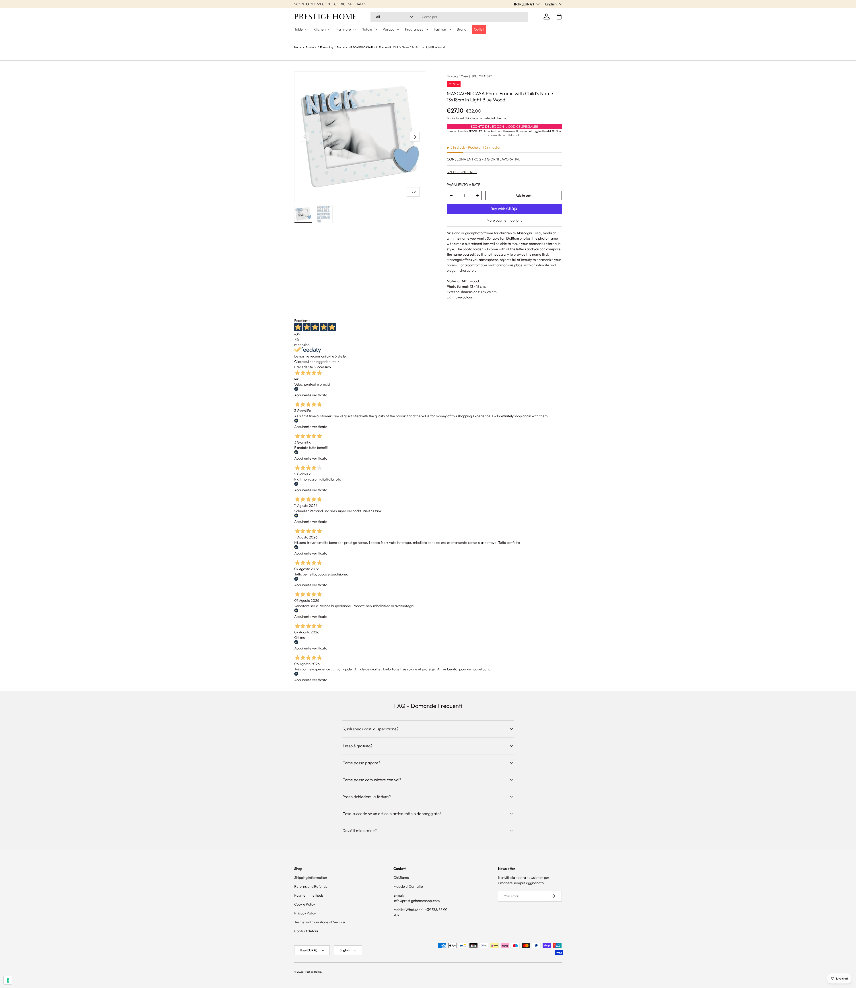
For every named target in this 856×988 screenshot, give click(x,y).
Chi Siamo (401, 877)
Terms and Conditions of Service (319, 922)
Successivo (322, 367)
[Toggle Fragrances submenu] (426, 29)
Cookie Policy (304, 904)
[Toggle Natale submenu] (375, 29)
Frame (341, 47)
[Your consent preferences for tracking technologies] (8, 980)
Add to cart (523, 195)
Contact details (306, 931)
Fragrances (414, 29)
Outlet (479, 29)
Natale (367, 29)
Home (298, 47)
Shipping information (310, 877)
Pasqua (388, 29)
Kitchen (319, 29)
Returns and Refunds (310, 886)
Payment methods (308, 895)
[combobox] (449, 17)
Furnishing (326, 47)
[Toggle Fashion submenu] (449, 29)
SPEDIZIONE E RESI (462, 172)
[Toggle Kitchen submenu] (329, 29)
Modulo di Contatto (408, 886)
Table (298, 29)
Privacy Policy (305, 913)
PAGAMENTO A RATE (463, 184)
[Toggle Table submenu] (306, 29)
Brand (461, 29)
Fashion (440, 29)
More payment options (504, 220)
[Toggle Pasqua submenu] (398, 29)
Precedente (303, 367)
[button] (559, 16)
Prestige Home (312, 971)
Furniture (343, 29)
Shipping (471, 118)
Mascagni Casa (457, 76)
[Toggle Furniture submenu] (354, 29)
